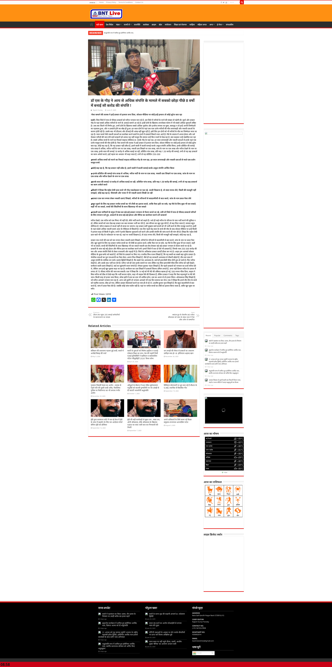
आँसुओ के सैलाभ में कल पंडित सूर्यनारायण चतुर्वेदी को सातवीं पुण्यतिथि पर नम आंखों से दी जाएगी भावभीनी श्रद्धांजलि (143, 388)
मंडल (118, 24)
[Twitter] (224, 2)
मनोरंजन (168, 24)
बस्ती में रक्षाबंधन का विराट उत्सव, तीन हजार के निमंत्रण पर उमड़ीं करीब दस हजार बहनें (225, 342)
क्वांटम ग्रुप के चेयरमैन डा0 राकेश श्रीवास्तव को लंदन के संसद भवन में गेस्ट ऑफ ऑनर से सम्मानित (181, 316)
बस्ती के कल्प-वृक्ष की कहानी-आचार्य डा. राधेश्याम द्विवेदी (167, 615)
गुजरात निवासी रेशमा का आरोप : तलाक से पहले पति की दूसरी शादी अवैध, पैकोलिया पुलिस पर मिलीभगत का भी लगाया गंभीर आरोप (106, 389)
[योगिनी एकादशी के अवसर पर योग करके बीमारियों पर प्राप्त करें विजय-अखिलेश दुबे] (146, 632)
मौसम (225, 473)
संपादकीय (229, 24)
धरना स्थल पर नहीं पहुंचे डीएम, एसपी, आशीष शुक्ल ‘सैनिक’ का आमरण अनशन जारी (165, 642)
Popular (217, 335)
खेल (160, 24)
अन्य (211, 24)
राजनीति (137, 24)
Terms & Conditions (126, 2)
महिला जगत (202, 24)
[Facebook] (221, 2)
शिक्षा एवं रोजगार (180, 24)
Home (101, 2)
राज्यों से (127, 24)
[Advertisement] (224, 83)
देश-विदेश (109, 24)
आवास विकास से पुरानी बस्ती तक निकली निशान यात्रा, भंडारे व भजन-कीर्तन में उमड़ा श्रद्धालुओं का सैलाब (225, 381)
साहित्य (192, 24)
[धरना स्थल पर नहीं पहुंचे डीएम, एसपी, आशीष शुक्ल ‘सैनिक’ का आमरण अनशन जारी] (146, 641)
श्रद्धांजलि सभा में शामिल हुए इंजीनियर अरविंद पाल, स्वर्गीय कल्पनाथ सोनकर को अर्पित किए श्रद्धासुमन (224, 372)
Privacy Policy (111, 2)
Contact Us (139, 2)
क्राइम (154, 24)
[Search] (242, 2)
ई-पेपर (219, 24)
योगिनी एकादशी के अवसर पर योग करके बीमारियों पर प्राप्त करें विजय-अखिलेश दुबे (167, 633)
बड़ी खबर (99, 24)
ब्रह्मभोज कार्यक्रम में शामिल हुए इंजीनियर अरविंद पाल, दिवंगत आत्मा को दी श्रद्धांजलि (225, 351)
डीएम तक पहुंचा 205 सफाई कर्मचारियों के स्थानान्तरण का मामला (106, 314)
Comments (228, 335)
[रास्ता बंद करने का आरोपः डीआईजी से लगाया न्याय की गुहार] (146, 623)
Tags (237, 335)
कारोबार (146, 24)
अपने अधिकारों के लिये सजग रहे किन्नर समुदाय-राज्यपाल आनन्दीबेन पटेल (178, 420)
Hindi (199, 653)
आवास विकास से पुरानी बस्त (112, 33)
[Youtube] (226, 2)
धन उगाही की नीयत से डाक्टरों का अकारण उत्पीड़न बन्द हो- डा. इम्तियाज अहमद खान (179, 352)
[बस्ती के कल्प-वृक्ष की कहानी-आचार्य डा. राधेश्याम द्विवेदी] (146, 614)
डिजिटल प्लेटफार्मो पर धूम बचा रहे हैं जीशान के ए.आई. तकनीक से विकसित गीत (180, 386)
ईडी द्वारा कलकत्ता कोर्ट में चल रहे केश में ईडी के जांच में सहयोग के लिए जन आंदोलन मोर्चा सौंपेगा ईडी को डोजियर (106, 422)
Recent (208, 335)
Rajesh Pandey (98, 110)
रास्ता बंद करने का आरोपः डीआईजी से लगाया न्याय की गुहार (165, 624)
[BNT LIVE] (106, 13)
